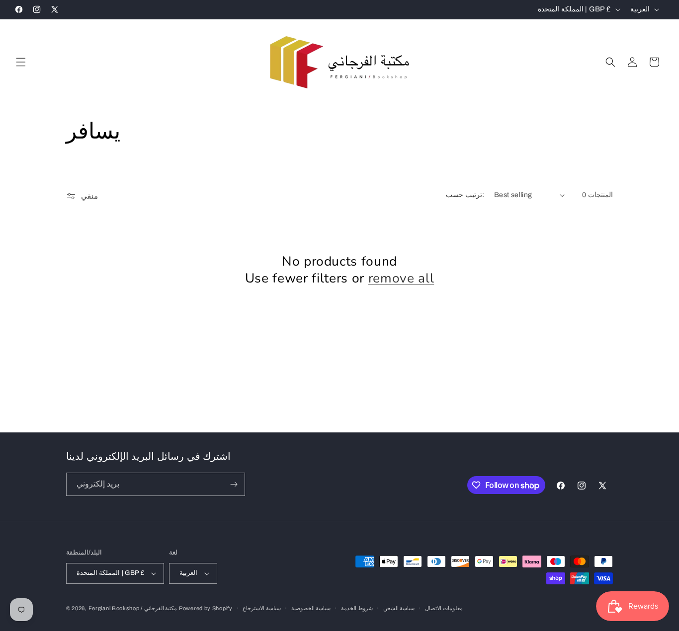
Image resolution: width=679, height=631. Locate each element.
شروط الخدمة (357, 608)
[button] (21, 62)
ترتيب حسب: (465, 195)
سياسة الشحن (399, 608)
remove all (401, 278)
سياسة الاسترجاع (262, 608)
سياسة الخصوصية (311, 608)
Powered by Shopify (206, 608)
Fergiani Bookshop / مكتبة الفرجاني (132, 608)
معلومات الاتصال (444, 608)
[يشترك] (234, 484)
